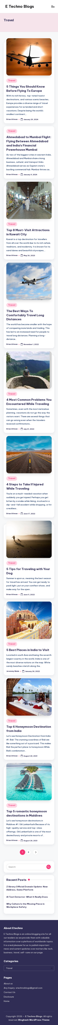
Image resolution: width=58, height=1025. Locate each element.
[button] (35, 852)
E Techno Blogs (19, 6)
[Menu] (52, 6)
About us (8, 983)
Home (6, 1001)
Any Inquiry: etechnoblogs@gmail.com (23, 987)
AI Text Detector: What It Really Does (27, 896)
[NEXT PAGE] (35, 852)
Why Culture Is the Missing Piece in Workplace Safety (25, 905)
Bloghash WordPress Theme (33, 1019)
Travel (11, 80)
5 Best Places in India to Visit (27, 650)
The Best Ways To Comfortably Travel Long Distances (25, 315)
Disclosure (9, 996)
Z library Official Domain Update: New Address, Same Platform (27, 888)
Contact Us (9, 992)
